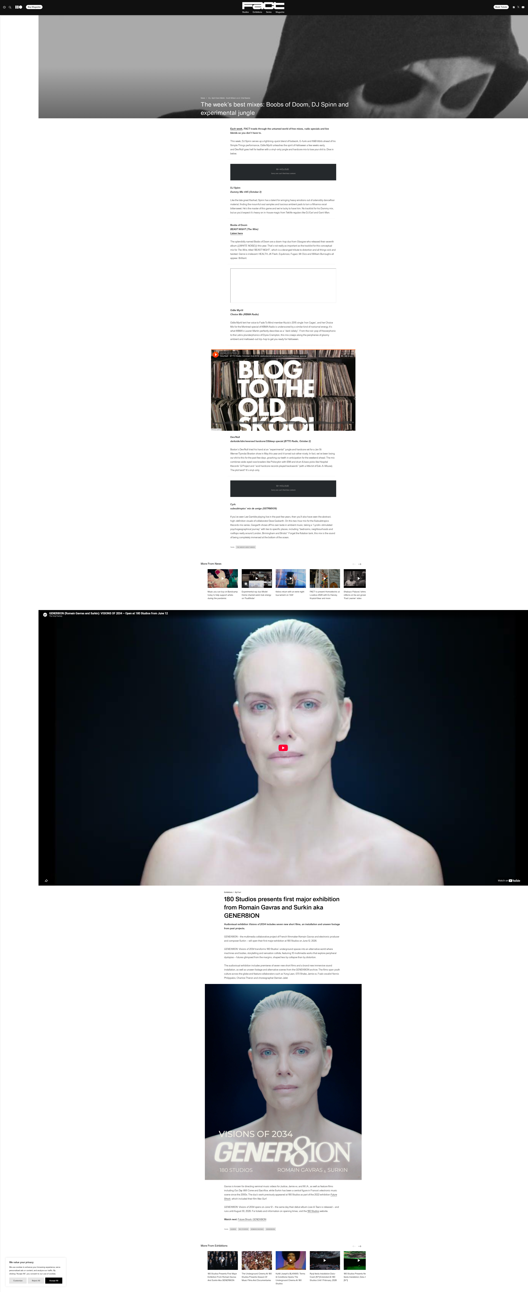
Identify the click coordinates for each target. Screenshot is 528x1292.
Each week (236, 128)
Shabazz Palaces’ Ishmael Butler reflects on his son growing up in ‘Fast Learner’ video (358, 594)
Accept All (53, 1280)
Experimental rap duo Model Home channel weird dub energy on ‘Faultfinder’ (256, 594)
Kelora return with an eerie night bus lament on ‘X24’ (290, 593)
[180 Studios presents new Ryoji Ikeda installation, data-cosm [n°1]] (359, 1260)
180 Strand (18, 7)
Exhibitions (257, 12)
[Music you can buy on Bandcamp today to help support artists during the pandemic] (223, 578)
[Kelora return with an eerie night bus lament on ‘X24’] (291, 578)
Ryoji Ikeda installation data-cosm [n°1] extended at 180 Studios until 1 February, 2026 (323, 1276)
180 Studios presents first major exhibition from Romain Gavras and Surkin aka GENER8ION (222, 1276)
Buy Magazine (34, 7)
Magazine (280, 12)
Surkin (233, 1229)
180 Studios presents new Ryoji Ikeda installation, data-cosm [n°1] (358, 1276)
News (203, 98)
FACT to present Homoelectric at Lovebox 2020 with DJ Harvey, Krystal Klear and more (325, 594)
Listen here (236, 233)
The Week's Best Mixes (246, 547)
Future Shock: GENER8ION (252, 1219)
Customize (18, 1280)
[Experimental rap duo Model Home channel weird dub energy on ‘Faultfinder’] (257, 578)
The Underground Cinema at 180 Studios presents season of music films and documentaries (257, 1276)
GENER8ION (270, 1229)
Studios (245, 12)
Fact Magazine (263, 5)
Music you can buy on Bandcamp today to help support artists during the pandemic (223, 594)
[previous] (354, 564)
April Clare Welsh (218, 98)
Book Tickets (501, 7)
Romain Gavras (257, 1229)
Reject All (36, 1280)
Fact (239, 892)
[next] (359, 564)
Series (269, 12)
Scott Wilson (231, 98)
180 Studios (313, 1210)
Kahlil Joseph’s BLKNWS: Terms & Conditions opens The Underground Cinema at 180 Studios (290, 1278)
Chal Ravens (245, 98)
